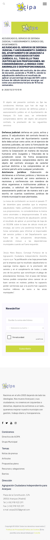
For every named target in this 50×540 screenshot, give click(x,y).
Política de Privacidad (14, 530)
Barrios (5, 474)
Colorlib (37, 533)
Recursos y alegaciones (13, 469)
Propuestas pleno (10, 463)
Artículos (6, 458)
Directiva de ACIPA (11, 437)
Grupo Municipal (9, 442)
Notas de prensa (10, 453)
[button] (44, 3)
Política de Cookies (32, 530)
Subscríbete (25, 349)
